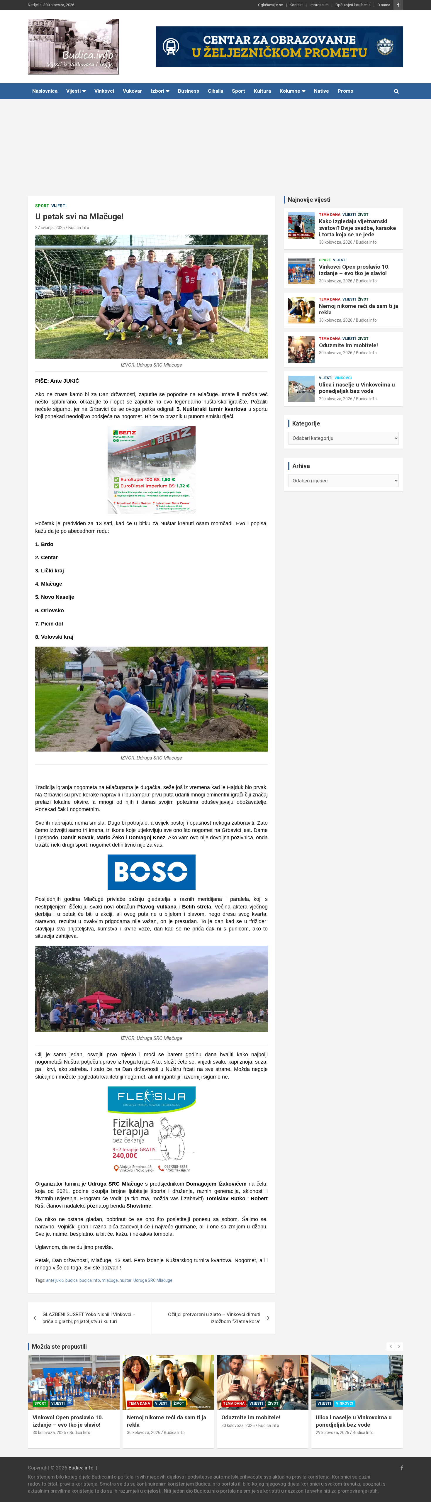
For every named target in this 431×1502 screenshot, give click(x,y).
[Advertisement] (215, 143)
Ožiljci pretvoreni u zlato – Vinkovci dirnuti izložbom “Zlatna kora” (214, 1317)
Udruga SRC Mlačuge (152, 1280)
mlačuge (110, 1280)
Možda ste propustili (59, 1346)
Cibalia (215, 91)
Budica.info (81, 1468)
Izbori (157, 91)
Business (188, 91)
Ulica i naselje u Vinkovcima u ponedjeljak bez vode (357, 388)
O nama (383, 5)
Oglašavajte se (270, 5)
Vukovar (132, 91)
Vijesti (73, 91)
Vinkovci (104, 91)
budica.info (89, 1280)
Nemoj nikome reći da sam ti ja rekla (358, 309)
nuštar (126, 1280)
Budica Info (78, 227)
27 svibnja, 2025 (50, 227)
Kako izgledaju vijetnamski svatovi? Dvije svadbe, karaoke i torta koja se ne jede (357, 228)
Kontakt (296, 5)
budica (71, 1280)
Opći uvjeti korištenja (353, 5)
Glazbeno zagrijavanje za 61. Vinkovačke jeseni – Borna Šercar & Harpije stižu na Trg (353, 1424)
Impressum (319, 5)
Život (363, 215)
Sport (238, 91)
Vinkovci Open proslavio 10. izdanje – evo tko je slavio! (354, 270)
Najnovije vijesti (309, 199)
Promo (345, 91)
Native (321, 91)
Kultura (262, 91)
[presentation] (390, 1346)
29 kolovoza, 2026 (335, 398)
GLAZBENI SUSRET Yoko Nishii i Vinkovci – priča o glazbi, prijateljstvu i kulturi (89, 1317)
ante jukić (55, 1280)
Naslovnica (44, 91)
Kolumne (290, 91)
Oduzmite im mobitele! (348, 345)
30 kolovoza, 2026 (335, 242)
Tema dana (329, 215)
